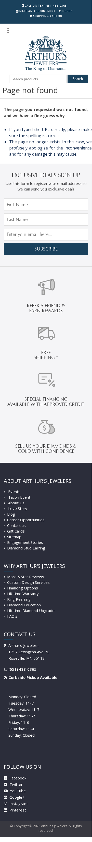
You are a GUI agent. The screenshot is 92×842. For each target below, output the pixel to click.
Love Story (17, 508)
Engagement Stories (25, 542)
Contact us (16, 525)
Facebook (17, 777)
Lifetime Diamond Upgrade (31, 610)
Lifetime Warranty (23, 593)
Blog (11, 514)
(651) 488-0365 (22, 669)
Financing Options (22, 587)
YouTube (17, 790)
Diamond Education (24, 604)
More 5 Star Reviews (25, 576)
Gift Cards (16, 531)
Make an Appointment (37, 11)
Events (13, 491)
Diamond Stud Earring (26, 547)
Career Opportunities (26, 519)
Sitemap (14, 536)
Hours (67, 11)
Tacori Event (18, 497)
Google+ (16, 797)
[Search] (7, 30)
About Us (15, 502)
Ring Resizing (19, 599)
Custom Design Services (28, 582)
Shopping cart (47, 16)
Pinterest (17, 810)
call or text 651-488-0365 (46, 5)
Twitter (15, 784)
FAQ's (12, 616)
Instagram (18, 803)
